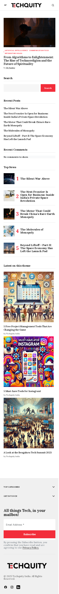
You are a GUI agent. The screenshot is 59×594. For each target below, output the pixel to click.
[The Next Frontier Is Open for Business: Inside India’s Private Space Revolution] (9, 195)
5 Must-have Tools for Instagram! (22, 391)
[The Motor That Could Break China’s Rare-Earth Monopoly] (9, 213)
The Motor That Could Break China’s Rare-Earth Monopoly (27, 123)
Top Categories (12, 487)
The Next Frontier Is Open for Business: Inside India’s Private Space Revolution (26, 115)
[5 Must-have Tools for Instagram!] (29, 361)
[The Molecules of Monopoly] (9, 231)
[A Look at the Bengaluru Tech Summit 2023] (29, 423)
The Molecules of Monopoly (19, 130)
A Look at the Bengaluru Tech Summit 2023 (28, 452)
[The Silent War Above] (9, 178)
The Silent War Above (16, 108)
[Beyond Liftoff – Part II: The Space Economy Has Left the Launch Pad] (9, 248)
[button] (5, 5)
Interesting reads (13, 53)
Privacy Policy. (31, 547)
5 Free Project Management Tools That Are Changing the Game (28, 328)
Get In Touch (10, 496)
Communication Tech (39, 50)
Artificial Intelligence (16, 50)
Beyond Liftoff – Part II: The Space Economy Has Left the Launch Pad (28, 137)
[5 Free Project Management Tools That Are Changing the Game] (29, 297)
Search (8, 78)
